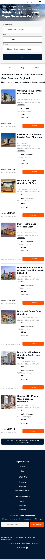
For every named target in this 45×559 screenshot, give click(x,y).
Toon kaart (21, 105)
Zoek (22, 57)
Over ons (22, 482)
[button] (25, 2)
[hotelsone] (10, 2)
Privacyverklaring (15, 543)
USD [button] (31, 2)
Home (4, 7)
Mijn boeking (22, 505)
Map (22, 68)
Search (9, 68)
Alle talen (22, 510)
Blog (22, 471)
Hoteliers (22, 486)
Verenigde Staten (15, 7)
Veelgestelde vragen (22, 490)
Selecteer (33, 126)
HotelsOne (22, 537)
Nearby (36, 68)
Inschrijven (37, 524)
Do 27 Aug (11, 39)
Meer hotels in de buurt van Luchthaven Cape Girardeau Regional (22, 441)
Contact (22, 501)
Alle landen (23, 467)
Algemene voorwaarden (30, 543)
